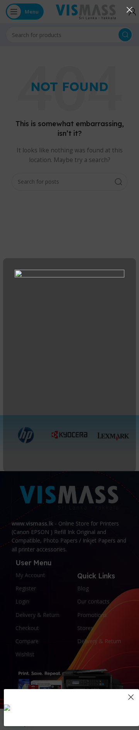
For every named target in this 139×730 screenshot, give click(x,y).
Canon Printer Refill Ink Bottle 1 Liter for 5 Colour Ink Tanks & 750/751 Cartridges (86, 696)
